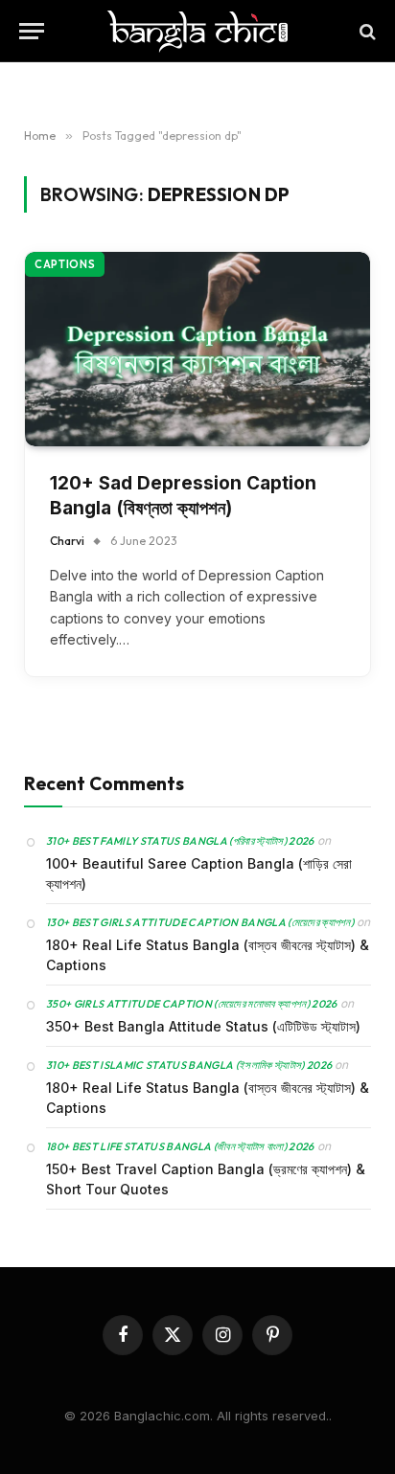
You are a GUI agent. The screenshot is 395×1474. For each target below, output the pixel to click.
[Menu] (31, 31)
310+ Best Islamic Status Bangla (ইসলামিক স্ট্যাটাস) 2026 (189, 1065)
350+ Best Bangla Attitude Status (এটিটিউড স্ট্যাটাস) (203, 1026)
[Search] (366, 31)
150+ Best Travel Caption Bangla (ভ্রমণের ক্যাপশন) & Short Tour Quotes (205, 1179)
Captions (65, 264)
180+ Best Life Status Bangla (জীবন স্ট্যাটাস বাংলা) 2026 (180, 1146)
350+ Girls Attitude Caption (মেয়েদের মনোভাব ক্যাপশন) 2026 (191, 1003)
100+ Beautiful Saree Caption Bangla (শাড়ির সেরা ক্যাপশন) (199, 873)
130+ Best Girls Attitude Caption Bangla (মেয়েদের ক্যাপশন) (200, 922)
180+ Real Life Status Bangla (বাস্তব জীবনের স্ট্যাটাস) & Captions (207, 955)
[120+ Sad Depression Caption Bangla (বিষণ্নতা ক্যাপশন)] (197, 349)
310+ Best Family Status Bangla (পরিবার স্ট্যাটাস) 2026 (180, 841)
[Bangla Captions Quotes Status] (197, 31)
